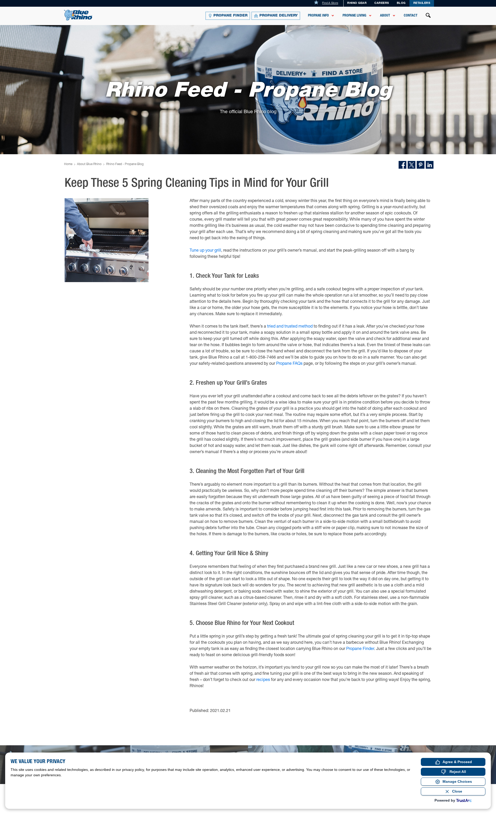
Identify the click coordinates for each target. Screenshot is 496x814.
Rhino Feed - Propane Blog (125, 164)
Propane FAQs (289, 364)
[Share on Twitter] (411, 165)
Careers (381, 3)
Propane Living (354, 16)
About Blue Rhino (89, 164)
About (385, 16)
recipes (263, 680)
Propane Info (318, 16)
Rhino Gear (357, 3)
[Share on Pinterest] (420, 165)
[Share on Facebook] (402, 165)
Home (68, 164)
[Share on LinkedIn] (429, 165)
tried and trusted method (290, 327)
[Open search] (428, 16)
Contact (410, 16)
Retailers (421, 3)
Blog (401, 3)
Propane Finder (360, 649)
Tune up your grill (205, 251)
